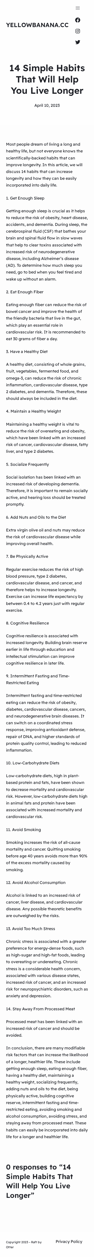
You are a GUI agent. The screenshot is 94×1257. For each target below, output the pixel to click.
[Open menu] (78, 8)
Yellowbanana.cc (37, 25)
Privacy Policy (69, 1241)
